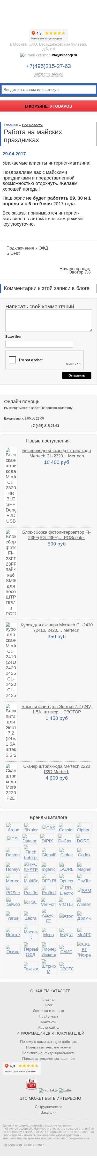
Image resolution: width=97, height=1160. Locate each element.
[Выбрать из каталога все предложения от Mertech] (13, 878)
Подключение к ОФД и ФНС (27, 251)
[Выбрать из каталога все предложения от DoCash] (65, 839)
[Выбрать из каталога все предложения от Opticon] (66, 878)
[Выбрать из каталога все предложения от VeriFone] (48, 902)
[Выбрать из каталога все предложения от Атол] (66, 916)
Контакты (48, 1022)
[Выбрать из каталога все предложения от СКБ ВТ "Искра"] (84, 950)
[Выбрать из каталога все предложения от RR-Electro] (66, 890)
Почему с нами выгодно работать (48, 1041)
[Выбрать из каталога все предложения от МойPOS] (84, 932)
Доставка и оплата (48, 1011)
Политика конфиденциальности (49, 1053)
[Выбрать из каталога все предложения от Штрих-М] (48, 967)
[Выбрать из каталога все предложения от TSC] (31, 902)
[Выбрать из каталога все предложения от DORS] (83, 839)
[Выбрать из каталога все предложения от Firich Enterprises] (31, 853)
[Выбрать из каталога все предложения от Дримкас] (84, 916)
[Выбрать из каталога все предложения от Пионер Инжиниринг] (48, 950)
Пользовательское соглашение (48, 1058)
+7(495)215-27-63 (48, 66)
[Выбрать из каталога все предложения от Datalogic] (29, 839)
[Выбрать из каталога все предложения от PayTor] (84, 878)
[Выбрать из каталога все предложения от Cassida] (66, 827)
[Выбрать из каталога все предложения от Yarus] (13, 916)
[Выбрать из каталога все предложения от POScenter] (13, 890)
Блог (49, 1005)
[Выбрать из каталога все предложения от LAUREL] (66, 867)
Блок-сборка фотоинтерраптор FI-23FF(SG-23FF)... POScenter (56, 535)
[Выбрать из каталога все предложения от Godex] (84, 852)
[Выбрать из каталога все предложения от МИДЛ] (66, 932)
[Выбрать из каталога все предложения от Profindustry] (49, 890)
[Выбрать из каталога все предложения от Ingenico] (48, 867)
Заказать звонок (48, 74)
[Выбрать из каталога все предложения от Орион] (13, 949)
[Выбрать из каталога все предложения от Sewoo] (13, 902)
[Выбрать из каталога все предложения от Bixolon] (31, 827)
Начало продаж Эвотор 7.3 (75, 270)
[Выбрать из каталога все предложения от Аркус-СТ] (48, 916)
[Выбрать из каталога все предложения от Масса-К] (31, 932)
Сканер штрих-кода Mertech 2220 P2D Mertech (56, 769)
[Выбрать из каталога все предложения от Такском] (31, 967)
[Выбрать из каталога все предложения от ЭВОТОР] (66, 967)
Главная (11, 125)
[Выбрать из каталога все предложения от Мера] (48, 932)
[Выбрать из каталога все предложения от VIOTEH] (65, 902)
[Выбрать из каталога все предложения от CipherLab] (84, 827)
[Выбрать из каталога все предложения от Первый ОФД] (31, 950)
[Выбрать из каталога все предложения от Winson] (83, 902)
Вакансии (49, 1112)
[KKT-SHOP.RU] (48, 13)
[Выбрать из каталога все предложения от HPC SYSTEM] (31, 867)
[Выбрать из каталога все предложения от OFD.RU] (48, 878)
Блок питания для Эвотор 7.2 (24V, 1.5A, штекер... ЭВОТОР (56, 709)
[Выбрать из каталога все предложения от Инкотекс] (13, 932)
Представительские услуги (48, 1047)
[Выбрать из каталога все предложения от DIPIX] (47, 839)
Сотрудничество (48, 1107)
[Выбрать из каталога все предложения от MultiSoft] (31, 878)
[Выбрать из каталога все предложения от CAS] (48, 827)
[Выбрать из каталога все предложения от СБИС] (66, 949)
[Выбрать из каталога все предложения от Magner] (84, 867)
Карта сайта (48, 1027)
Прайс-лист (48, 1016)
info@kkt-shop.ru (64, 55)
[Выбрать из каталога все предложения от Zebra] (31, 916)
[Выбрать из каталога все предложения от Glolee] (66, 852)
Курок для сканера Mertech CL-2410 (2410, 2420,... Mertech (57, 627)
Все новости (32, 125)
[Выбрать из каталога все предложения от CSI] (12, 838)
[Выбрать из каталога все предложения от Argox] (13, 827)
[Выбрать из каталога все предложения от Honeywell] (13, 867)
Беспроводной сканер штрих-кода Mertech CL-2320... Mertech (56, 453)
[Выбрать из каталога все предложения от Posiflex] (31, 890)
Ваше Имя (13, 336)
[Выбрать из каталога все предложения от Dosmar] (13, 852)
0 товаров (61, 106)
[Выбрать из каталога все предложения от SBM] (84, 890)
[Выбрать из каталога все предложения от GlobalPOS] (48, 852)
